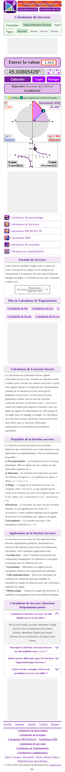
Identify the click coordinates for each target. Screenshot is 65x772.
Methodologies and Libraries (33, 761)
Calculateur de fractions (24, 224)
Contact (17, 757)
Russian (55, 724)
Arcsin (33, 31)
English (8, 724)
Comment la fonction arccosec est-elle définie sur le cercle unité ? (31, 616)
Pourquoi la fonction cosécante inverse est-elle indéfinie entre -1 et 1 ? (31, 649)
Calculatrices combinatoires (27, 251)
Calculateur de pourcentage (26, 217)
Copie (39, 79)
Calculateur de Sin (27, 9)
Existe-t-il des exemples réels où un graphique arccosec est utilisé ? (31, 671)
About (8, 757)
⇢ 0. (50, 72)
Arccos (44, 31)
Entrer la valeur (24, 62)
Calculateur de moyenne (25, 244)
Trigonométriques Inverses (37, 24)
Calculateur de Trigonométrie (32, 748)
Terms (39, 757)
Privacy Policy (51, 757)
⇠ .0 (57, 72)
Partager (53, 79)
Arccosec (22, 31)
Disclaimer (28, 757)
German (43, 724)
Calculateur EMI (20, 237)
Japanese (19, 724)
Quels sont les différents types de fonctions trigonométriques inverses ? (31, 660)
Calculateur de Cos (50, 9)
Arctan (54, 31)
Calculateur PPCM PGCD (26, 231)
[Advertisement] (33, 46)
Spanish (32, 724)
